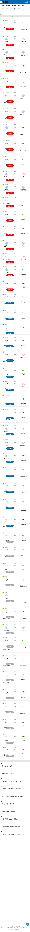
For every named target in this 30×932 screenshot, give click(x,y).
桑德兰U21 (23, 525)
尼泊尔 (6, 569)
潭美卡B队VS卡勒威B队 (8, 811)
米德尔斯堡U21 (23, 477)
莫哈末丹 (23, 205)
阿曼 (23, 569)
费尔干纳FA (23, 259)
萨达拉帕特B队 (23, 630)
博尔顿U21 (6, 458)
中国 (7, 374)
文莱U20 (23, 555)
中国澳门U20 (23, 114)
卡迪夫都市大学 (23, 713)
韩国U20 (23, 234)
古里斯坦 (7, 272)
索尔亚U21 (6, 246)
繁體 (26, 2)
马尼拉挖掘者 (23, 445)
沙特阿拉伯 (23, 219)
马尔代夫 (23, 302)
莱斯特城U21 (23, 665)
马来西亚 (23, 318)
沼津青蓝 (23, 164)
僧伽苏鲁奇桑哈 (23, 190)
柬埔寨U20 (23, 403)
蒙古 (23, 330)
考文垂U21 (23, 461)
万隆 (7, 446)
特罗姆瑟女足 (23, 586)
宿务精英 (23, 55)
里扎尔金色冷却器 (23, 42)
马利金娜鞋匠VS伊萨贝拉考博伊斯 (11, 826)
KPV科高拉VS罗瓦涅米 (8, 773)
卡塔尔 (23, 287)
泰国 (7, 330)
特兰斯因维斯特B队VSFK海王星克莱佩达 (13, 796)
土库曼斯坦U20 (23, 29)
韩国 (7, 218)
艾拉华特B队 (23, 602)
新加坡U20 (6, 431)
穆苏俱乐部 (6, 177)
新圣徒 (23, 740)
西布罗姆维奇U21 (23, 510)
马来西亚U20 (23, 98)
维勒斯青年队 (23, 134)
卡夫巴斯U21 (23, 647)
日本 (7, 287)
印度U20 (23, 345)
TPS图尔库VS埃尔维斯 (8, 804)
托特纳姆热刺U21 (6, 683)
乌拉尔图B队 (23, 618)
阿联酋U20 (23, 541)
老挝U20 (23, 417)
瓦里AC (23, 177)
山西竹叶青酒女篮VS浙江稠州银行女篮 (13, 834)
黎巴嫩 (23, 374)
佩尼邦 (23, 753)
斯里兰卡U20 (23, 150)
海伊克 (6, 598)
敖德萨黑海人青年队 (6, 649)
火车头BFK (23, 274)
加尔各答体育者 (6, 203)
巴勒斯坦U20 (23, 72)
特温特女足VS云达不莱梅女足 (10, 819)
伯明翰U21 (23, 679)
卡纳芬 (6, 740)
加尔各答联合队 (6, 190)
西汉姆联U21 (23, 493)
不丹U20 (23, 433)
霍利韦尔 (23, 697)
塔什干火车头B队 (6, 259)
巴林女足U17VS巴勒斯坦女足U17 (11, 789)
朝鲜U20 (23, 387)
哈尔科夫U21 (23, 246)
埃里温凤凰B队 (6, 630)
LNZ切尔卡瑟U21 (6, 130)
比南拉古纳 (6, 42)
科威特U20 (23, 86)
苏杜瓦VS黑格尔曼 (7, 766)
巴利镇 (23, 726)
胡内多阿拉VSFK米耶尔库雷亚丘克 (11, 781)
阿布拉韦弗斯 (6, 55)
